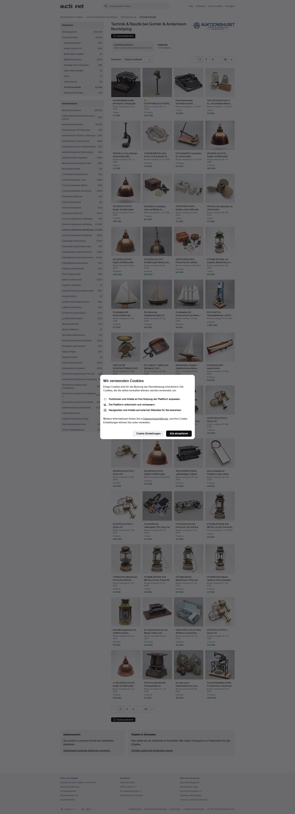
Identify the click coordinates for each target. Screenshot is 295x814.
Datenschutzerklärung (155, 418)
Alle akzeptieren (179, 433)
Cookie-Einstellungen (148, 433)
